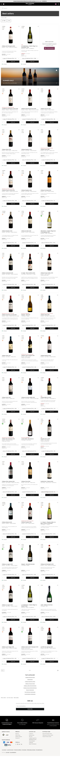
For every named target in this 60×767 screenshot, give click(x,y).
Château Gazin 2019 (6, 397)
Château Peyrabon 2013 (7, 230)
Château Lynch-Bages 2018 (8, 646)
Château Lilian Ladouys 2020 (8, 481)
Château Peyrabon (33, 150)
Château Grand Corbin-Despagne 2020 (29, 646)
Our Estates (4, 749)
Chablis (26, 48)
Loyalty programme (33, 738)
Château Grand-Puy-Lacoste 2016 (9, 314)
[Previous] (3, 670)
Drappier (27, 315)
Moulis (26, 523)
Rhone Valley (23, 274)
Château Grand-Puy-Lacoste (14, 315)
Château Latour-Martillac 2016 (27, 355)
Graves (7, 47)
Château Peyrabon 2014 (26, 190)
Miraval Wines (30, 679)
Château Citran (52, 315)
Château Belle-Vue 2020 (46, 397)
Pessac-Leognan (8, 150)
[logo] (30, 4)
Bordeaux (3, 47)
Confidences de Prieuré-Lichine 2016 (10, 108)
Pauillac (26, 109)
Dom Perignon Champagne (30, 692)
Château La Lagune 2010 (7, 604)
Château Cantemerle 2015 (7, 272)
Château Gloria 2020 (25, 481)
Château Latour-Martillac (25, 357)
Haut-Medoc (27, 150)
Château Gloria (51, 150)
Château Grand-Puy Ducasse (33, 109)
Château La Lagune (14, 565)
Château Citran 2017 (6, 355)
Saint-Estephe (8, 482)
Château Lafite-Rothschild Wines (30, 685)
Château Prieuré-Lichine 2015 (8, 190)
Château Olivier (14, 150)
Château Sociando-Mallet (34, 398)
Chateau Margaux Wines (30, 677)
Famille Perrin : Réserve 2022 (47, 481)
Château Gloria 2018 (45, 149)
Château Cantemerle (14, 274)
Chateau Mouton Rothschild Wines (30, 687)
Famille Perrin (54, 482)
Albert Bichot (50, 233)
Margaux (7, 109)
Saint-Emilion (27, 648)
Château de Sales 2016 (26, 230)
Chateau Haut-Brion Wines (30, 681)
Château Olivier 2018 (6, 149)
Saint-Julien (47, 150)
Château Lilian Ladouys (15, 482)
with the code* (27, 1)
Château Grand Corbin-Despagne (27, 649)
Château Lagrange (52, 648)
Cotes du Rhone (29, 274)
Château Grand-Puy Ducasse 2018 (28, 108)
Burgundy (23, 48)
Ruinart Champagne (30, 689)
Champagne (23, 315)
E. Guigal (33, 274)
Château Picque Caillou (45, 275)
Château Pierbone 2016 (46, 355)
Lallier (47, 606)
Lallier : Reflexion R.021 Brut (46, 604)
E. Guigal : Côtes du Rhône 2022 (28, 272)
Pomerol (26, 232)
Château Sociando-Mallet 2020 (28, 397)
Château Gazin (12, 398)
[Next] (57, 670)
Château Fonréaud (50, 191)
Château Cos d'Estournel (45, 441)
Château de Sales (31, 232)
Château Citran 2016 (45, 314)
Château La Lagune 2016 (7, 564)
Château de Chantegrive (13, 47)
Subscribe (30, 709)
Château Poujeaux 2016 (26, 522)
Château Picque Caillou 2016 (47, 272)
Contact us (31, 733)
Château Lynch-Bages (13, 648)
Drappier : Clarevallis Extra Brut (28, 564)
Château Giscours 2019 (46, 108)
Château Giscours (51, 109)
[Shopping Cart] (58, 4)
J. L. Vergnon (48, 524)
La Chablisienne (31, 48)
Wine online (3, 697)
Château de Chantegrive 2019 (47, 564)
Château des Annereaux (6, 441)
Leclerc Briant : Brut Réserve (27, 438)
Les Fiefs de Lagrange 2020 (47, 646)
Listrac (46, 191)
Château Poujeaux (31, 523)
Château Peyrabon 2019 (26, 149)
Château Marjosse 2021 (7, 522)
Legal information (10, 749)
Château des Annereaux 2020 (8, 438)
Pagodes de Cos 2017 (45, 438)
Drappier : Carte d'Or (25, 314)
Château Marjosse (13, 523)
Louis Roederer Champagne (30, 694)
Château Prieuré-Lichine (13, 109)
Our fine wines (10, 697)
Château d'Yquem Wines (30, 683)
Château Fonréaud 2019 (46, 190)
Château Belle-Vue (52, 398)
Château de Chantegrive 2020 (8, 46)
